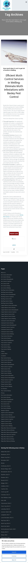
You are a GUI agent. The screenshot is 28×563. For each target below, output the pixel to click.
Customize (14, 556)
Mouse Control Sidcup (6, 384)
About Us (3, 272)
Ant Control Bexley (5, 277)
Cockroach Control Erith (6, 329)
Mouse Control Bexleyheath (8, 377)
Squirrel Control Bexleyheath (8, 417)
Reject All (14, 560)
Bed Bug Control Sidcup (6, 301)
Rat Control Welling (6, 408)
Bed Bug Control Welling (7, 303)
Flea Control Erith (5, 344)
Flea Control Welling (6, 349)
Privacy (2, 393)
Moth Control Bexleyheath (7, 364)
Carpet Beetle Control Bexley (8, 307)
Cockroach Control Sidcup (7, 331)
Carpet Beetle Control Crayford (8, 312)
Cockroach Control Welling (7, 334)
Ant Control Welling (6, 288)
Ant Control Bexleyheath (7, 279)
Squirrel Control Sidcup (6, 423)
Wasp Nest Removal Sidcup (7, 439)
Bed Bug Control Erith (6, 299)
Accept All (14, 552)
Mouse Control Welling (6, 386)
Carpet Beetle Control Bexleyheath (9, 309)
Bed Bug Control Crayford (7, 296)
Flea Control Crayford (6, 342)
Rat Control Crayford (6, 401)
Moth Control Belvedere (7, 360)
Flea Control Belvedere (6, 336)
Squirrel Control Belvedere (7, 412)
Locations (3, 355)
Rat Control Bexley (5, 397)
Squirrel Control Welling (6, 425)
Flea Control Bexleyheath (7, 340)
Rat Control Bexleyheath (7, 399)
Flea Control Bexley (6, 338)
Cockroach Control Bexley (7, 323)
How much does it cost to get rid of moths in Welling (14, 69)
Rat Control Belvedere (6, 395)
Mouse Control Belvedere (7, 375)
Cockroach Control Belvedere (8, 320)
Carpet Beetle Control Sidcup (8, 316)
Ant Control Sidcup (5, 285)
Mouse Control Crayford (7, 379)
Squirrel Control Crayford (7, 419)
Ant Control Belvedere (6, 274)
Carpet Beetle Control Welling (8, 318)
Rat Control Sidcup (5, 406)
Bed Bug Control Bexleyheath (8, 294)
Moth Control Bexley (6, 362)
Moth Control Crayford (6, 366)
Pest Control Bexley (6, 390)
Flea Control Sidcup (5, 347)
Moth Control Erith (5, 369)
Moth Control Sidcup (6, 371)
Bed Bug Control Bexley (7, 292)
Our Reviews (4, 388)
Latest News (4, 353)
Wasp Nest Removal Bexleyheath (9, 432)
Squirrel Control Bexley (6, 415)
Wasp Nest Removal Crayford (8, 434)
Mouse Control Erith (6, 382)
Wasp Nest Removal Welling (8, 441)
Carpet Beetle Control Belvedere (9, 305)
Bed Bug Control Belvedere (7, 290)
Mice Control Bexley (6, 358)
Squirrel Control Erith (6, 421)
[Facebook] (14, 249)
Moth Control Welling (6, 373)
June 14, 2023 (6, 252)
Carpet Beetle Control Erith (7, 314)
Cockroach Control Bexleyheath (8, 325)
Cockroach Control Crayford (7, 327)
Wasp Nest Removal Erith (7, 436)
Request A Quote (5, 410)
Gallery (3, 351)
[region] (14, 550)
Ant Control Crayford (6, 281)
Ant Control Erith (5, 283)
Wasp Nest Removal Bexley (7, 430)
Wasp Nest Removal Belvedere (8, 428)
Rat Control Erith (5, 404)
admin (13, 252)
